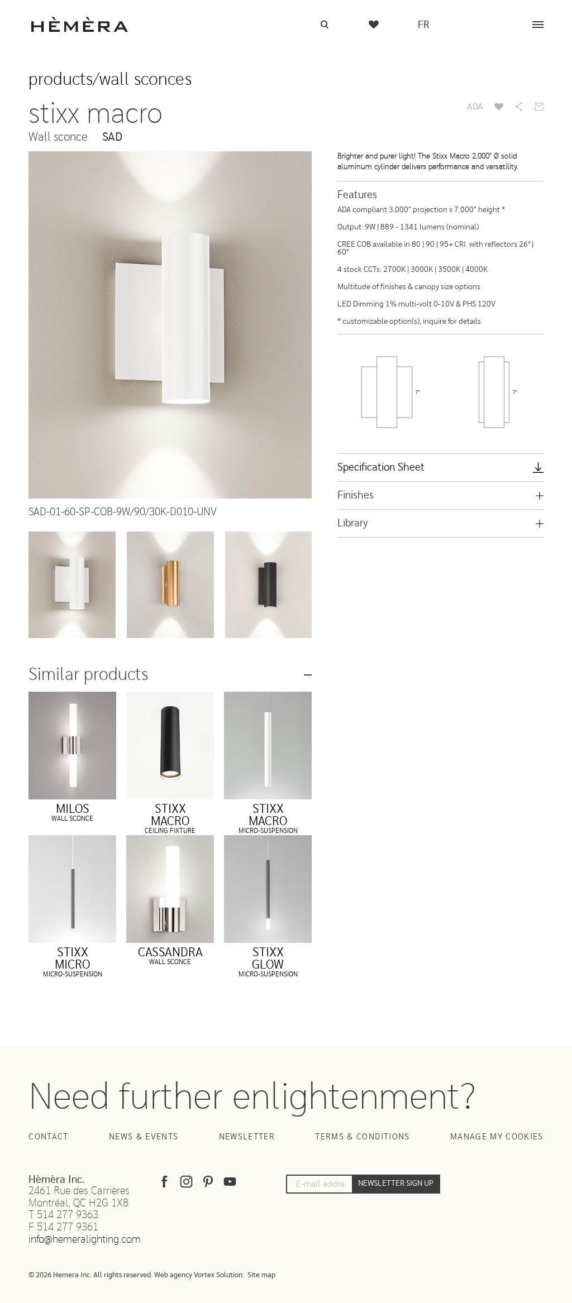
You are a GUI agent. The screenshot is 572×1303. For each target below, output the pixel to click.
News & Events (144, 1137)
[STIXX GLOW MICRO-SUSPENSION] (268, 889)
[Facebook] (164, 1184)
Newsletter (247, 1137)
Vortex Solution (218, 1275)
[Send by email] (539, 106)
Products (60, 79)
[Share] (518, 106)
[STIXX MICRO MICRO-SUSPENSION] (72, 889)
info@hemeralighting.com (84, 1239)
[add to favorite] (498, 106)
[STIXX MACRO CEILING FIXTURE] (170, 745)
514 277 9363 (67, 1215)
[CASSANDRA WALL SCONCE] (170, 889)
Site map (261, 1275)
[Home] (79, 24)
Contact (48, 1137)
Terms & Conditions (362, 1137)
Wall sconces (145, 79)
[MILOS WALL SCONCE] (72, 745)
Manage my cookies (497, 1137)
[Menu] (538, 24)
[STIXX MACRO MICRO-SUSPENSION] (268, 745)
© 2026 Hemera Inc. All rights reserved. (90, 1275)
